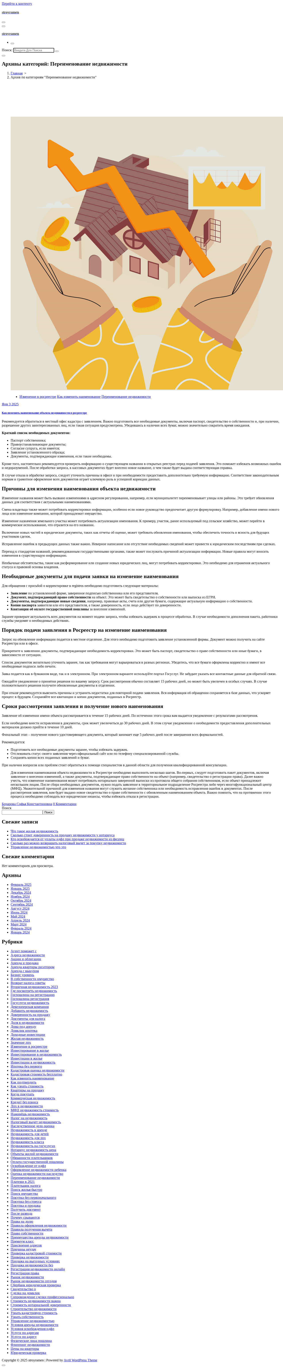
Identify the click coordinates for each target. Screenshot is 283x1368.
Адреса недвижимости (28, 955)
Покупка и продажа (25, 1205)
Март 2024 (19, 924)
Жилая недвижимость (27, 1038)
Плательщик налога (25, 1186)
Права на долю (22, 1221)
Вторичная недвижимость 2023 (34, 987)
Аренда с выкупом (25, 971)
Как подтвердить (23, 1082)
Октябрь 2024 (21, 900)
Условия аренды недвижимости (34, 1325)
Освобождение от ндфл (28, 1166)
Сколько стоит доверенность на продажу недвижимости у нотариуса (63, 835)
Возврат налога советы (28, 983)
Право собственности (27, 1233)
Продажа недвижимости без (32, 1265)
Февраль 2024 (21, 928)
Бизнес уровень (22, 975)
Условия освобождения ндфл (32, 1329)
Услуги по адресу (24, 1337)
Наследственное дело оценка (32, 1126)
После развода (21, 1213)
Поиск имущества (24, 1193)
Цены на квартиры (25, 1349)
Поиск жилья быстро (26, 1190)
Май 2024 (18, 916)
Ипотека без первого (26, 1066)
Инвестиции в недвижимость (33, 1062)
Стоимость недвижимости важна (36, 1301)
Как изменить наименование (79, 396)
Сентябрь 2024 (22, 904)
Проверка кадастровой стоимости (36, 1253)
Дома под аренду (23, 1026)
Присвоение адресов (26, 1245)
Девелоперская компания (30, 1007)
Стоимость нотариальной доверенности (41, 1305)
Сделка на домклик (25, 1293)
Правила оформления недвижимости (39, 1225)
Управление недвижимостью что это (38, 847)
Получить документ (26, 1209)
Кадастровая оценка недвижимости (37, 1070)
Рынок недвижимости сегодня (34, 1281)
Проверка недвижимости (30, 1257)
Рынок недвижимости (27, 1277)
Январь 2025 (20, 888)
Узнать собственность (27, 1317)
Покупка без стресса (26, 1201)
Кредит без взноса (24, 1102)
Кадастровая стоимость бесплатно (36, 1074)
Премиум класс (22, 1241)
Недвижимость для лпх (28, 1138)
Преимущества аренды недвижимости (40, 1237)
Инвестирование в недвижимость (36, 1054)
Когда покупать (22, 1094)
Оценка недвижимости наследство (37, 1174)
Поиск (6, 808)
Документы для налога (28, 1019)
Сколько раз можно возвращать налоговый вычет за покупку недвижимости (68, 843)
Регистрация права (25, 1273)
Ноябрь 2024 (20, 896)
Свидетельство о (23, 1289)
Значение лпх (21, 1042)
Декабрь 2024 (21, 892)
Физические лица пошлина (31, 1341)
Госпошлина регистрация (30, 999)
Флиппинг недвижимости (30, 1345)
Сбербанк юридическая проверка (36, 1285)
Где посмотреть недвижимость (34, 991)
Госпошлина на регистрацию (33, 995)
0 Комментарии (64, 804)
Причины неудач (23, 1249)
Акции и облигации (26, 959)
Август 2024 (20, 908)
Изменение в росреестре (37, 396)
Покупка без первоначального (33, 1197)
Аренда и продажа (24, 963)
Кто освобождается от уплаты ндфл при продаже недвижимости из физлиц (67, 839)
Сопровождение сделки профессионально (42, 1297)
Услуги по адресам (25, 1333)
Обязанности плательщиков (32, 1158)
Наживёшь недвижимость (30, 1114)
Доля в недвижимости (27, 1023)
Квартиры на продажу (27, 1090)
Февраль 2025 (21, 884)
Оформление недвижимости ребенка (38, 1170)
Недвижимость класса (27, 1142)
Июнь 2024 (19, 912)
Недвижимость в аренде (29, 1130)
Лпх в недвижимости (27, 1106)
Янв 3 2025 (10, 404)
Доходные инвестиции (28, 1034)
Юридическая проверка (28, 1353)
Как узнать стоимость (27, 1086)
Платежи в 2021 (23, 1182)
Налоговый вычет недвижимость (36, 1122)
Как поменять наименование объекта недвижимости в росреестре (44, 412)
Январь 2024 (20, 932)
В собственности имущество (32, 979)
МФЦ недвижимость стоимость (35, 1110)
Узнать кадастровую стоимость (34, 1313)
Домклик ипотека (24, 1030)
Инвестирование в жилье (30, 1050)
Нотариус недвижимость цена (33, 1150)
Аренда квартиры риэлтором (32, 967)
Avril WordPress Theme (80, 1360)
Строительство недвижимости (34, 1309)
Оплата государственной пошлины (37, 1162)
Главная (17, 73)
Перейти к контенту (17, 4)
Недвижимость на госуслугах (33, 1146)
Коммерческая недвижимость (33, 1098)
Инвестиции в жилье (26, 1058)
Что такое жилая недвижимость (34, 831)
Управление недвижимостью (32, 1321)
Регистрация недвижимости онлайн (38, 1269)
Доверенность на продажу (30, 1015)
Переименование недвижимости (126, 396)
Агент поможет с (23, 951)
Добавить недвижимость (29, 1011)
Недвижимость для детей (30, 1134)
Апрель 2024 (20, 920)
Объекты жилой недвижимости (34, 1154)
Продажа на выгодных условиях (35, 1261)
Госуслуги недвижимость (30, 1003)
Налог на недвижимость (29, 1118)
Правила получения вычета (31, 1229)
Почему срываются (25, 1217)
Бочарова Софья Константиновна (27, 804)
